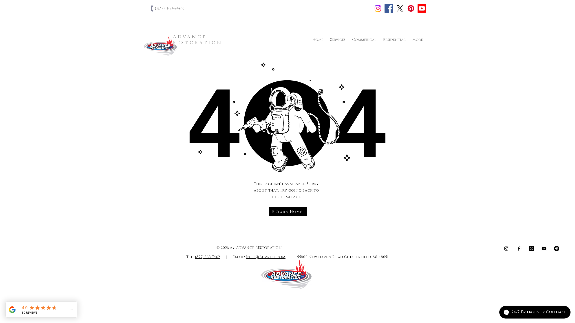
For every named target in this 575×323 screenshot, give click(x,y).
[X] (400, 8)
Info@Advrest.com (265, 257)
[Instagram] (378, 8)
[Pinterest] (411, 8)
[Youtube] (422, 8)
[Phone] (152, 8)
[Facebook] (389, 8)
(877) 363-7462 (207, 257)
